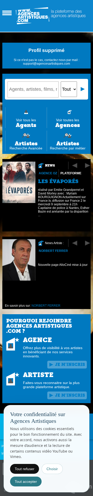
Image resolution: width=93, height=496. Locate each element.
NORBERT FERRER (53, 251)
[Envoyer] (83, 89)
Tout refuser (24, 469)
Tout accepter (26, 481)
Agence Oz (48, 173)
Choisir (52, 469)
